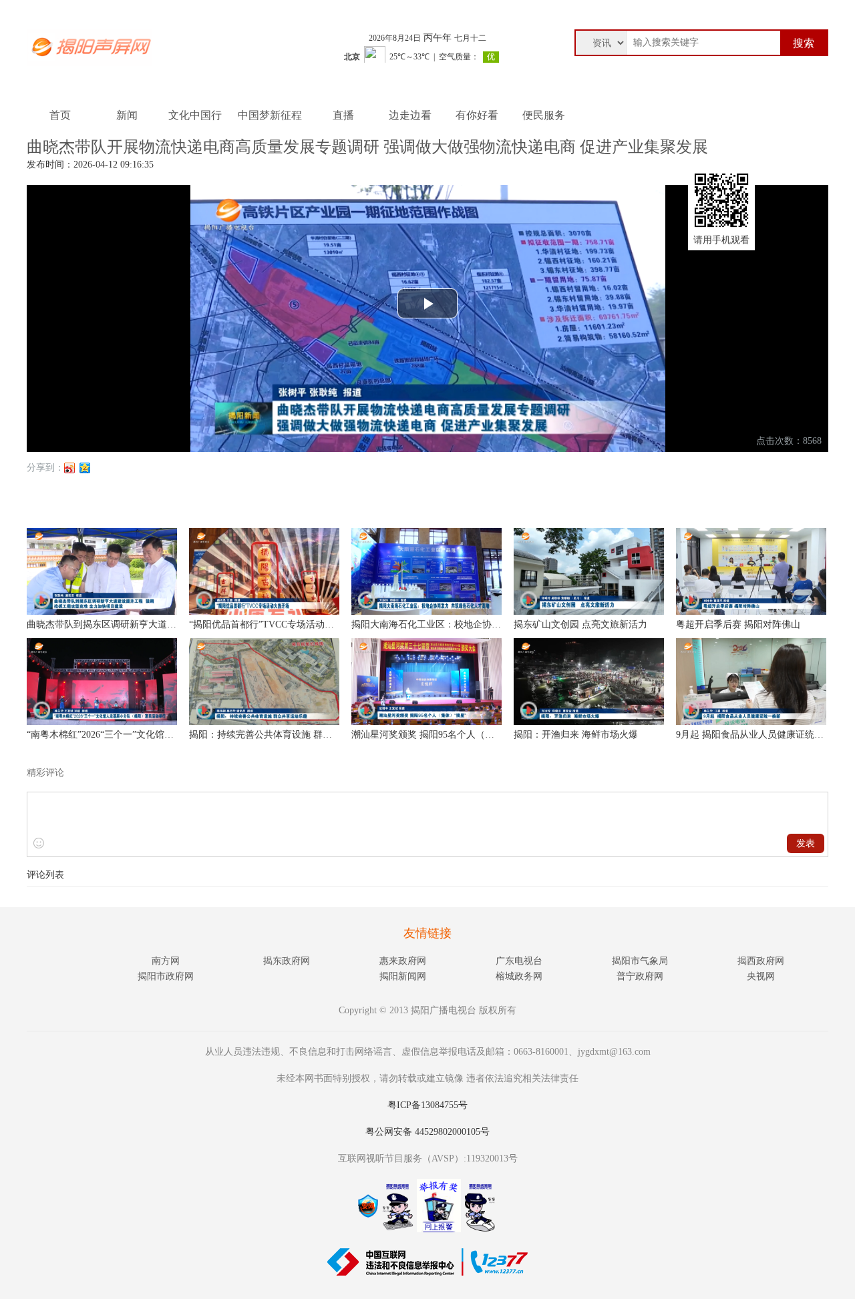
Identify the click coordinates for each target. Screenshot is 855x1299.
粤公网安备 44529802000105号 (427, 1132)
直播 (343, 115)
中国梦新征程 (270, 115)
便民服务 (543, 115)
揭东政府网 (286, 961)
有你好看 (477, 115)
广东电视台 (519, 961)
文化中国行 (195, 115)
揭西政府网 (760, 961)
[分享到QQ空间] (85, 468)
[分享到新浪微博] (69, 468)
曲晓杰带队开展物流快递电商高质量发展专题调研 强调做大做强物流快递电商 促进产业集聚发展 (367, 147)
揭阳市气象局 (640, 961)
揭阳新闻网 (402, 976)
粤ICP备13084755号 (427, 1105)
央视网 (761, 976)
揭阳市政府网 (166, 976)
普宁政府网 (640, 976)
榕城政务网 (519, 976)
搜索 (803, 43)
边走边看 (410, 115)
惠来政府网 (402, 961)
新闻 (127, 115)
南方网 (166, 961)
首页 (60, 115)
